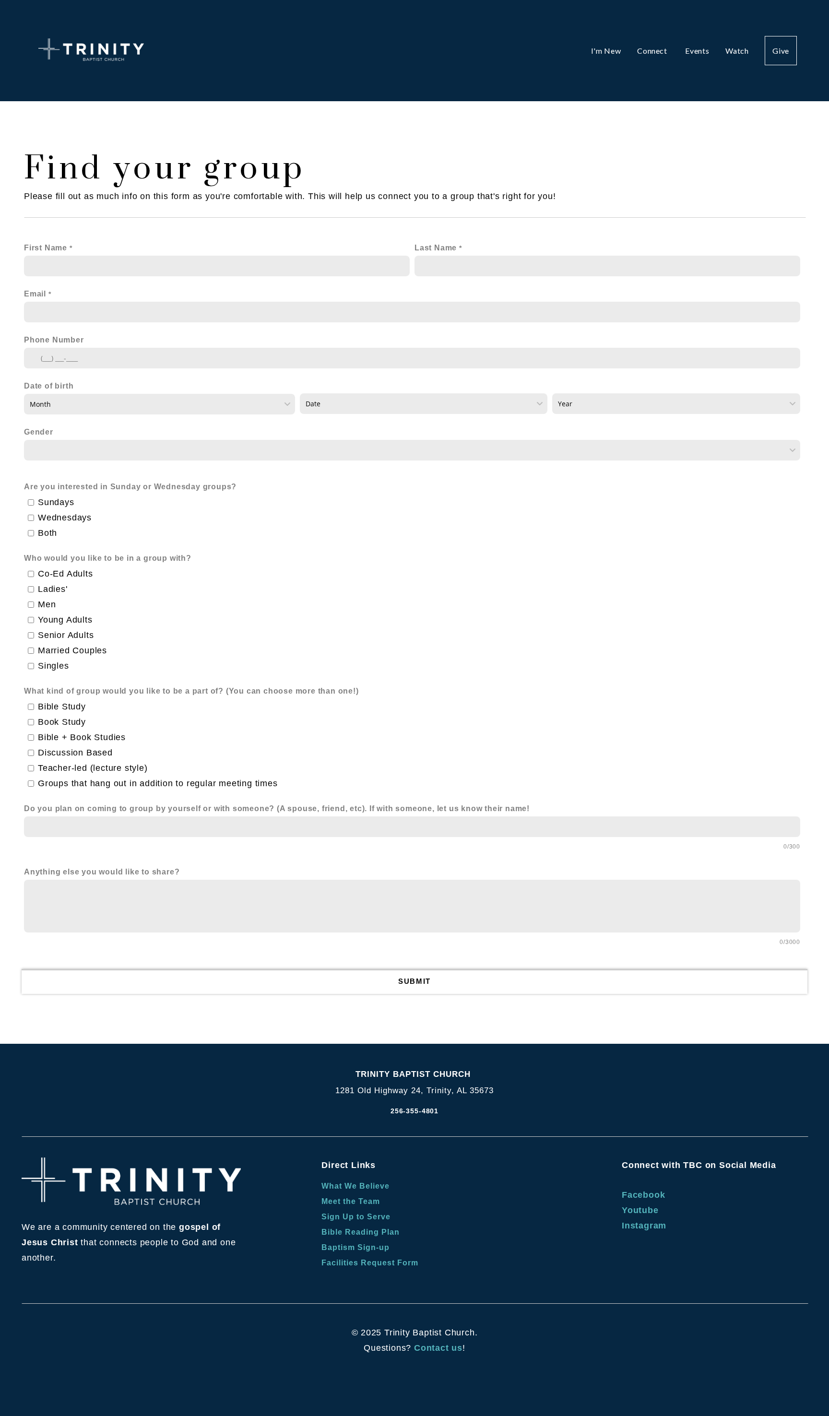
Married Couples (72, 650)
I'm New (606, 50)
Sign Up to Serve (356, 1217)
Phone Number (54, 340)
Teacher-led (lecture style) (93, 768)
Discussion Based (75, 752)
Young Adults (65, 620)
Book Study (62, 722)
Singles (53, 666)
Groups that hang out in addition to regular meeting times (158, 783)
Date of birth (48, 386)
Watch (736, 50)
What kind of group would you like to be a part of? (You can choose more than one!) (191, 691)
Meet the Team (350, 1201)
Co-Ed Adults (65, 573)
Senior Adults (66, 635)
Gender (38, 432)
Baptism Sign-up (355, 1247)
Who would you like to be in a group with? (107, 558)
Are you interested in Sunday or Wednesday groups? (130, 487)
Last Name (435, 248)
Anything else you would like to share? (101, 872)
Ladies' (53, 589)
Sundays (56, 502)
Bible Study (62, 706)
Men (47, 604)
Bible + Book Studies (82, 737)
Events (697, 50)
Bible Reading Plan (361, 1232)
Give (780, 50)
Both (47, 533)
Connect (653, 50)
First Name (45, 248)
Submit (414, 981)
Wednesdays (65, 517)
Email (35, 294)
